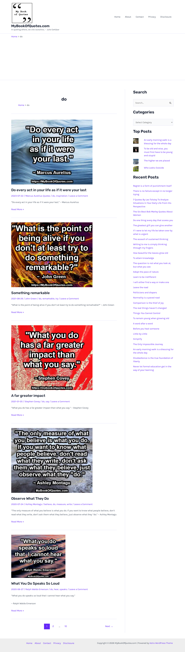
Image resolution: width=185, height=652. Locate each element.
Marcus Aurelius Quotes (37, 195)
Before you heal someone (146, 328)
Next (109, 626)
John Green (31, 298)
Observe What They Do (30, 498)
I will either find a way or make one (151, 282)
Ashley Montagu (33, 504)
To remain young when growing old (151, 318)
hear (56, 589)
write (69, 504)
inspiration (61, 195)
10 (66, 626)
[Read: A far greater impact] (51, 357)
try (57, 298)
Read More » (17, 209)
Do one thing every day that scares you (153, 220)
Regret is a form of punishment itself (152, 185)
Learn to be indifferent (144, 277)
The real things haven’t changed (150, 308)
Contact (140, 16)
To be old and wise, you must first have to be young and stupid (158, 152)
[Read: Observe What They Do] (51, 460)
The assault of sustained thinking (150, 239)
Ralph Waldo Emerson (36, 589)
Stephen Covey (32, 401)
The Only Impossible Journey (148, 344)
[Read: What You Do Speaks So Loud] (38, 556)
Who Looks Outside (154, 167)
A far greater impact (28, 396)
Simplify (137, 339)
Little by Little (140, 333)
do (53, 195)
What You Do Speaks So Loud (35, 583)
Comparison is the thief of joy (148, 302)
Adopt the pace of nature (146, 271)
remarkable (48, 298)
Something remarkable (30, 293)
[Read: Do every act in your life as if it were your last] (51, 151)
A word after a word (143, 323)
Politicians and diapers (145, 292)
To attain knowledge (143, 258)
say (47, 401)
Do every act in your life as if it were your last (48, 190)
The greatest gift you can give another (152, 225)
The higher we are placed (157, 160)
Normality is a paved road (146, 297)
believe (48, 504)
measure (61, 504)
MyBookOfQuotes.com (30, 26)
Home (117, 16)
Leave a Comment (78, 195)
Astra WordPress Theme (161, 643)
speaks (63, 589)
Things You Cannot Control (146, 313)
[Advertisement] (92, 58)
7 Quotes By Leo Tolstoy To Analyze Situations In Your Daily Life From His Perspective (152, 203)
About (128, 16)
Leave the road (140, 287)
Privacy (152, 16)
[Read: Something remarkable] (51, 254)
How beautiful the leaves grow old (150, 253)
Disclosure (165, 16)
